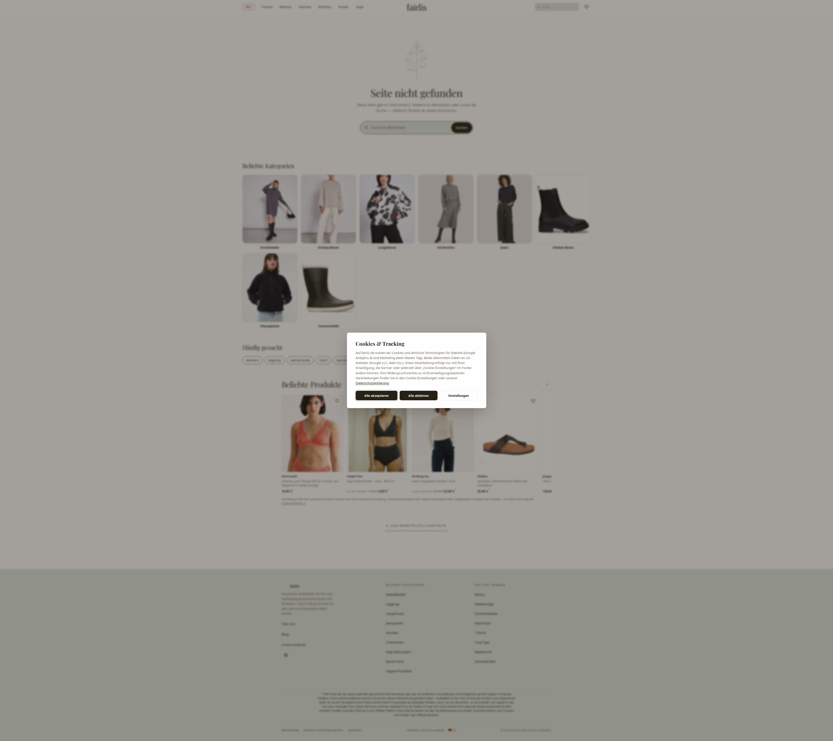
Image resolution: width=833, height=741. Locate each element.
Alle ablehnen (418, 396)
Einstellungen (458, 396)
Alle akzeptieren (376, 396)
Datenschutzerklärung (372, 383)
